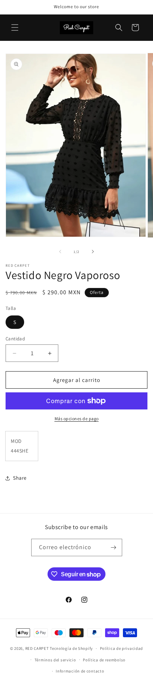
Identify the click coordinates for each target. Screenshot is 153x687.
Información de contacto (80, 671)
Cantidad (15, 339)
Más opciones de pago (77, 418)
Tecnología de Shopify (71, 648)
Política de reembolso (104, 659)
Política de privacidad (121, 648)
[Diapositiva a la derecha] (93, 251)
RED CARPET (37, 648)
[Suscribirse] (113, 547)
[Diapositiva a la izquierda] (60, 251)
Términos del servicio (55, 659)
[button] (15, 27)
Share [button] (20, 477)
